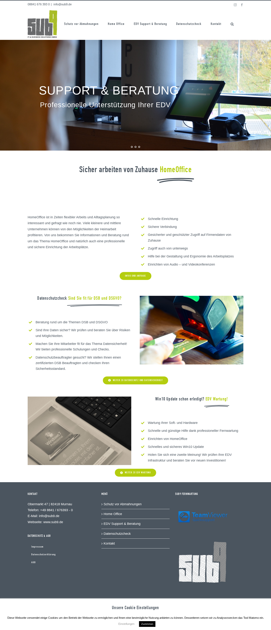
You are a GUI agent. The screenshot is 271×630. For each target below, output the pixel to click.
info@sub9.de (62, 4)
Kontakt (109, 543)
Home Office (113, 514)
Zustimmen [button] (147, 624)
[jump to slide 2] (135, 147)
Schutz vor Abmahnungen (123, 504)
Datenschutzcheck (117, 534)
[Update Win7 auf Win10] (79, 398)
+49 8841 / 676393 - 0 (56, 510)
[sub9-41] (191, 297)
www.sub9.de (53, 522)
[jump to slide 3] (139, 147)
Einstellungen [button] (126, 623)
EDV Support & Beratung (122, 524)
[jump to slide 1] (132, 147)
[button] (232, 24)
